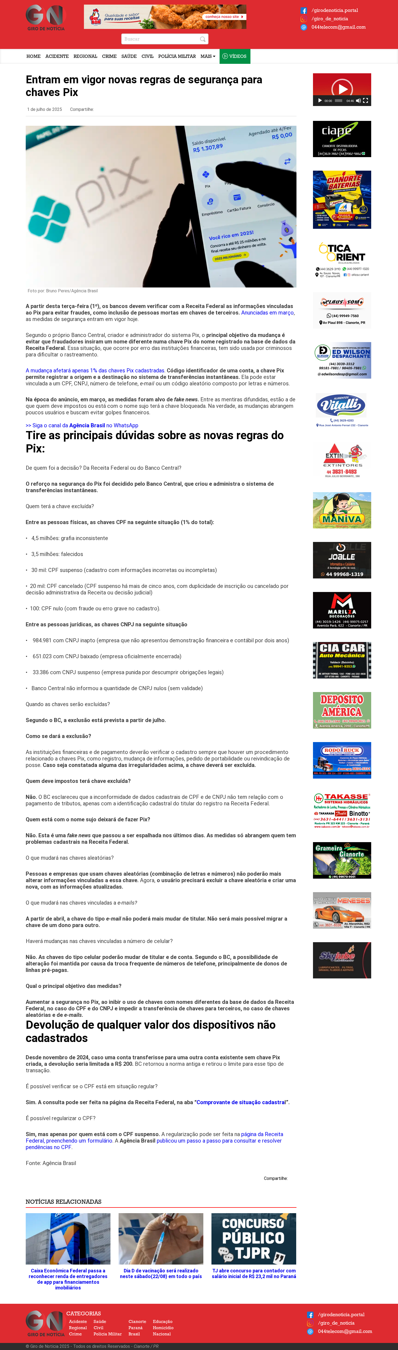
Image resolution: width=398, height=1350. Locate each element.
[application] (342, 89)
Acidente (57, 56)
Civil (148, 56)
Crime (109, 56)
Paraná (136, 1327)
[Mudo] (358, 100)
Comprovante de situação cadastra (241, 1102)
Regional (85, 56)
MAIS (207, 56)
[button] (342, 89)
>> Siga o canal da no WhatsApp (82, 425)
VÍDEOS (237, 56)
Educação (162, 1321)
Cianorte (137, 1321)
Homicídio (163, 1327)
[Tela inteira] (365, 100)
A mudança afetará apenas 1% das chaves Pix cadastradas (95, 370)
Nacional (162, 1334)
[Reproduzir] (320, 100)
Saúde (129, 56)
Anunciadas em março (267, 312)
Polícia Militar (177, 56)
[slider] (338, 100)
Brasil (134, 1334)
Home (34, 56)
